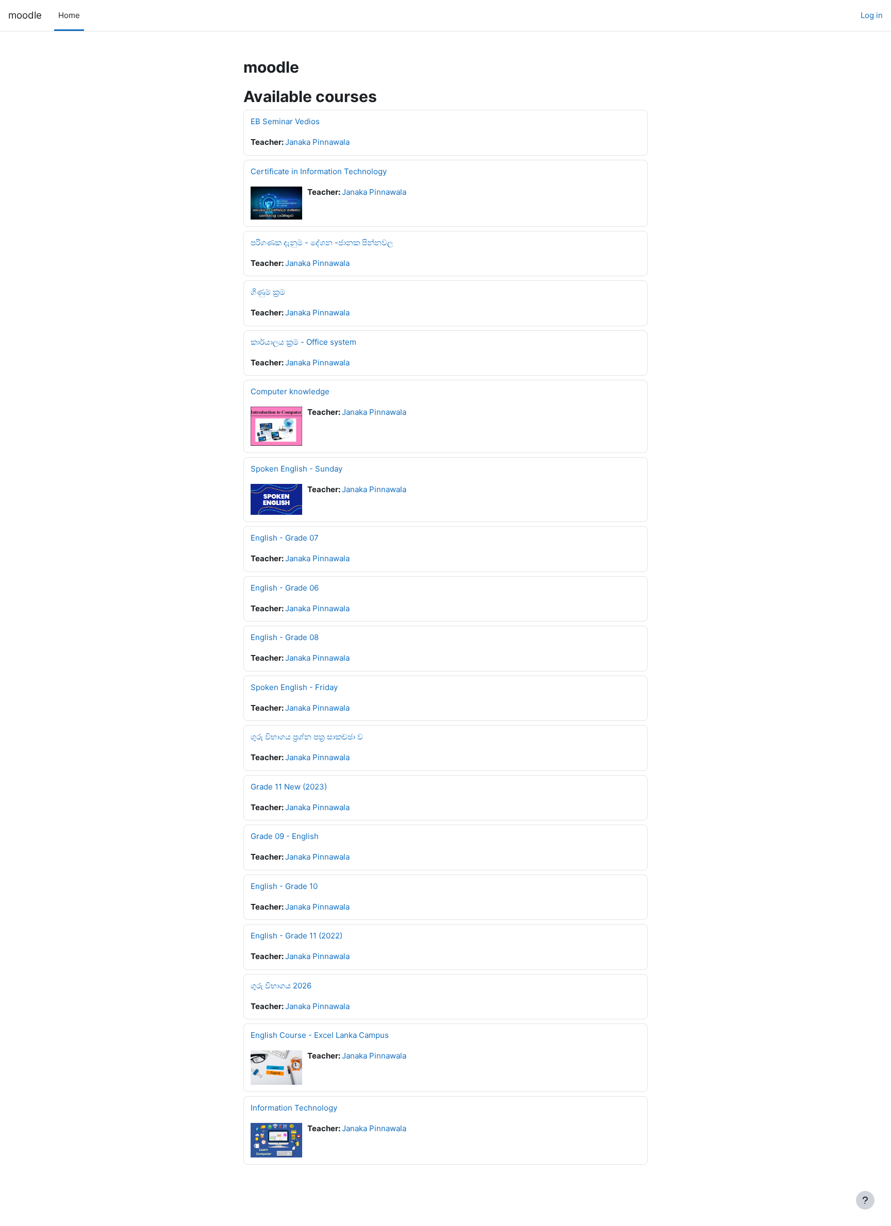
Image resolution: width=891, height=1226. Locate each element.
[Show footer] (865, 1200)
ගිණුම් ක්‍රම (268, 292)
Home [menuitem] (69, 15)
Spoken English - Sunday (296, 469)
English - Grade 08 (285, 637)
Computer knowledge (290, 391)
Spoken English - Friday (294, 687)
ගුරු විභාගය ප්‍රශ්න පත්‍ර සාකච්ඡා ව (307, 737)
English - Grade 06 (285, 588)
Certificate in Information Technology (319, 171)
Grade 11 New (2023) (289, 787)
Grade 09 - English (285, 836)
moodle (25, 15)
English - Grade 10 (284, 886)
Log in (872, 15)
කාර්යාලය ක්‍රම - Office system (303, 342)
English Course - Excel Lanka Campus (320, 1035)
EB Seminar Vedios (285, 121)
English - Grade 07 (285, 538)
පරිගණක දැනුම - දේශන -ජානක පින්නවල (322, 242)
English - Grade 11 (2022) (296, 936)
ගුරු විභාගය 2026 (281, 985)
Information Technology (294, 1108)
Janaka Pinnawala (317, 142)
